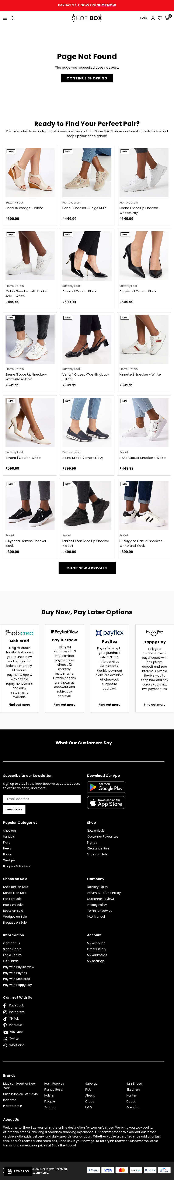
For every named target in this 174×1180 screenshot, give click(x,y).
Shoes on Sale (97, 854)
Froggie (49, 1101)
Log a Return (12, 955)
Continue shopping (87, 78)
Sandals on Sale (14, 893)
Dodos (131, 1101)
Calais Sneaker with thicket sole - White (27, 293)
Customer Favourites (102, 836)
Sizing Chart (12, 949)
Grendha (132, 1107)
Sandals (9, 836)
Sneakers (10, 830)
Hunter (131, 1095)
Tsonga (49, 1107)
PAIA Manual (96, 916)
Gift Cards (10, 961)
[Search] (13, 18)
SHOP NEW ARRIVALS (87, 568)
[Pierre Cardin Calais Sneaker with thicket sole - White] (30, 255)
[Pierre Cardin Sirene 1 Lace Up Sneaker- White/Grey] (143, 172)
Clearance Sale (98, 848)
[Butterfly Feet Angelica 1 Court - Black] (143, 255)
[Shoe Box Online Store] (87, 18)
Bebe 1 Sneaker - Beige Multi (84, 208)
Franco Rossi (53, 1089)
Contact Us (11, 943)
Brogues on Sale (15, 922)
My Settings (95, 961)
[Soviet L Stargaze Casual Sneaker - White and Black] (143, 505)
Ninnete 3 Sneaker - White (140, 374)
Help (143, 18)
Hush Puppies (54, 1083)
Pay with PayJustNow (18, 967)
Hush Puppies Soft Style (20, 1094)
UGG (88, 1107)
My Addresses (97, 955)
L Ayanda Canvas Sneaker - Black (27, 543)
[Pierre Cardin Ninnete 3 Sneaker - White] (143, 339)
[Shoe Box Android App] (106, 789)
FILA (88, 1089)
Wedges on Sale (15, 916)
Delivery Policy (97, 887)
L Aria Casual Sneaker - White (142, 457)
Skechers (133, 1089)
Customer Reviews (101, 899)
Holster (49, 1095)
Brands (92, 842)
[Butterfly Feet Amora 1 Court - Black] (86, 255)
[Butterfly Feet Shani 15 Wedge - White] (30, 172)
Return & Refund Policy (104, 893)
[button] (167, 18)
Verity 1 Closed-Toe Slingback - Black (85, 377)
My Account (96, 943)
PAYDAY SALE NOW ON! (87, 5)
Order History (96, 949)
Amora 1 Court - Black (79, 291)
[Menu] (5, 18)
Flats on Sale (12, 899)
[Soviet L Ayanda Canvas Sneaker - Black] (30, 505)
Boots (7, 854)
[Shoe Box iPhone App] (106, 806)
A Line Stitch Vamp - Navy (82, 457)
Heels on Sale (13, 905)
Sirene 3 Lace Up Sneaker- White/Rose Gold (26, 377)
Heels (7, 848)
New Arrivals (95, 830)
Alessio (90, 1095)
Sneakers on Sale (15, 887)
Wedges (9, 860)
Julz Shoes (134, 1083)
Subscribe (14, 809)
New (10, 151)
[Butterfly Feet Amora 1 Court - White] (30, 422)
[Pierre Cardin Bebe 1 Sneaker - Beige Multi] (86, 172)
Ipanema (10, 1100)
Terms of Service (99, 911)
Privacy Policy (97, 905)
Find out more (19, 704)
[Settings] (153, 18)
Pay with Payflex (15, 973)
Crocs (89, 1101)
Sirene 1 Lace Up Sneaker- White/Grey (139, 210)
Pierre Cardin (12, 1106)
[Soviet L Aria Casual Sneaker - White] (143, 422)
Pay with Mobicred (16, 979)
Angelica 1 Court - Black (137, 291)
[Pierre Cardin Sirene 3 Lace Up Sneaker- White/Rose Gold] (30, 339)
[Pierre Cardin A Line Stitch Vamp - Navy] (86, 422)
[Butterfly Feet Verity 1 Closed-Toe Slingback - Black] (86, 339)
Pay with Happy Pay (17, 985)
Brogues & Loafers (16, 866)
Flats (6, 842)
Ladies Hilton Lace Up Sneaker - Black (85, 543)
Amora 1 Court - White (23, 457)
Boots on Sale (13, 911)
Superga (91, 1083)
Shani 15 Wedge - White (24, 208)
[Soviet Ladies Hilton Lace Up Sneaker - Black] (86, 505)
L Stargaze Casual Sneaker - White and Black (141, 543)
